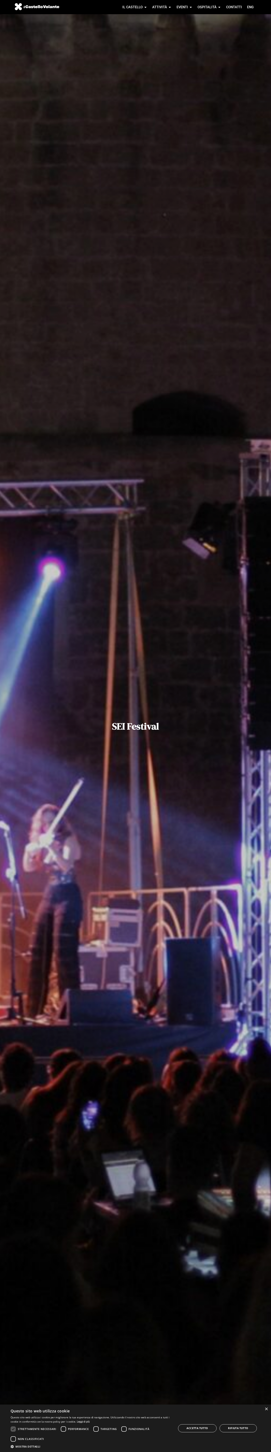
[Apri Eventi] (190, 7)
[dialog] (135, 1428)
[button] (91, 1446)
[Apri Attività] (169, 7)
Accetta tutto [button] (197, 1428)
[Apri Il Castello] (145, 7)
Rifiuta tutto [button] (238, 1428)
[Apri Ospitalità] (219, 7)
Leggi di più (83, 1421)
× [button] (266, 1409)
